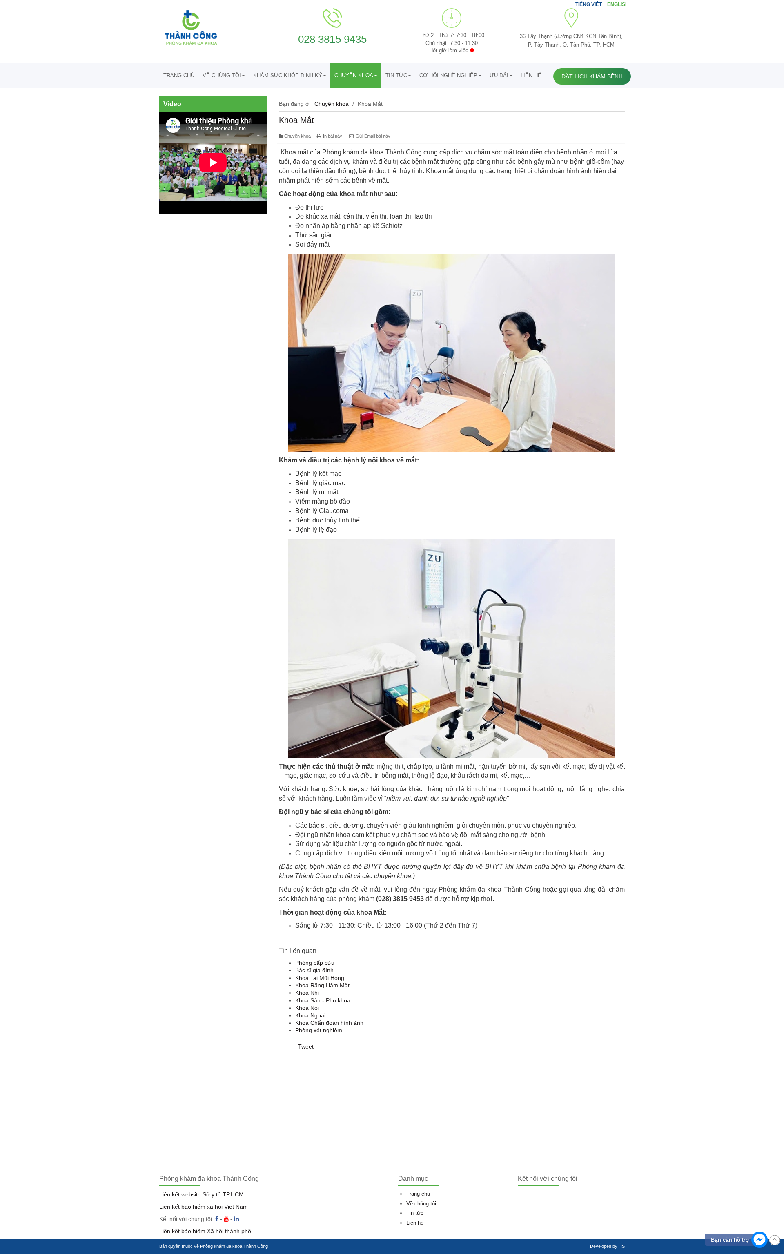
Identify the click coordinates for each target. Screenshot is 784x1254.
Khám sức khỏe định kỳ (287, 75)
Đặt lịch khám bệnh (592, 76)
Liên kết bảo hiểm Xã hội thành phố (205, 1231)
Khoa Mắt (296, 120)
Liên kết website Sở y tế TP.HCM (201, 1194)
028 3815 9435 (332, 39)
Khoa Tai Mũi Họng (319, 978)
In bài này (332, 136)
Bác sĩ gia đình (314, 970)
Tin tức (396, 75)
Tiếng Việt (589, 4)
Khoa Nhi (307, 992)
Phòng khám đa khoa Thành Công (234, 1246)
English (618, 4)
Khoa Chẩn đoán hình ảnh (329, 1023)
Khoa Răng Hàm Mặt (322, 985)
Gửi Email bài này (372, 136)
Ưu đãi (499, 75)
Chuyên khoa (353, 75)
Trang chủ (178, 75)
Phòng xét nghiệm (318, 1030)
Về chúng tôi (222, 75)
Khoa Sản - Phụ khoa (322, 1000)
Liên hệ (531, 75)
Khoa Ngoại (310, 1015)
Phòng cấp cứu (314, 962)
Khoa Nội (307, 1007)
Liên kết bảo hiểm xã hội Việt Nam (203, 1206)
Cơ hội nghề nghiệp (448, 75)
